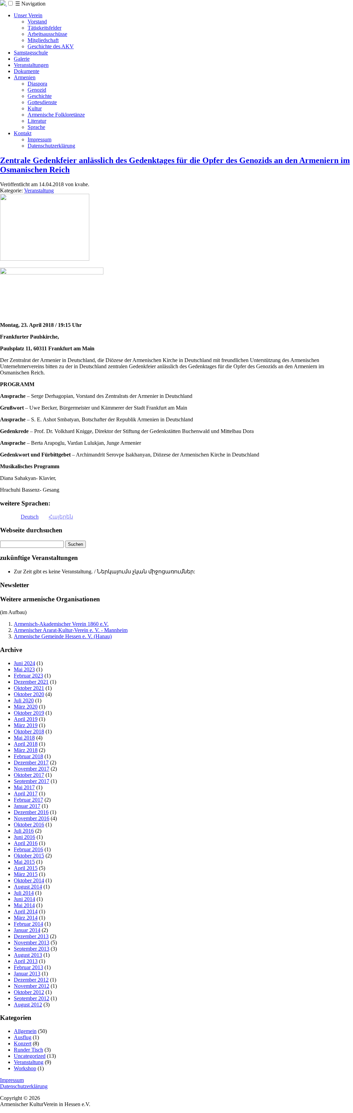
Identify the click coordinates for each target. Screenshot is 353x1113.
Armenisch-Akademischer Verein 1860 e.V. (61, 624)
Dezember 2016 (31, 812)
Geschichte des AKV (51, 46)
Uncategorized (30, 1056)
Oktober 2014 (29, 880)
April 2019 (26, 719)
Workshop (25, 1068)
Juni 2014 (24, 899)
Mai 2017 (24, 787)
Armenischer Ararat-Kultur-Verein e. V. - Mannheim (71, 630)
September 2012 (31, 998)
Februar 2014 (28, 924)
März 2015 (26, 874)
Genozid (37, 90)
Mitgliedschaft (43, 40)
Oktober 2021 (29, 688)
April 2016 (26, 843)
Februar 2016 (28, 849)
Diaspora (37, 84)
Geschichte (40, 96)
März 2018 (26, 750)
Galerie (22, 59)
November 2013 (31, 942)
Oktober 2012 (29, 992)
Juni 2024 (24, 663)
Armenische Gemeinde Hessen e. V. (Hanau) (63, 636)
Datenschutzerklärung (51, 146)
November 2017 (31, 769)
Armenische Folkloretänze (56, 115)
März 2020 (26, 707)
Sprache (36, 127)
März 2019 (26, 725)
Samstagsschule (31, 53)
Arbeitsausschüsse (47, 34)
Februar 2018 (28, 756)
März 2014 (26, 918)
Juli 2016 (24, 831)
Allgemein (25, 1031)
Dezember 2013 (31, 936)
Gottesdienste (42, 102)
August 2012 (28, 1004)
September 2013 (31, 949)
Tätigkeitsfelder (44, 28)
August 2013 (28, 955)
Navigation (30, 4)
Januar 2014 (27, 930)
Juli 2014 (24, 893)
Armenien (25, 77)
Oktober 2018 (29, 731)
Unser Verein (28, 15)
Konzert (22, 1043)
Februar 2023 (28, 676)
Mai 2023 (24, 669)
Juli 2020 (24, 700)
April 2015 (26, 868)
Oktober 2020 (29, 694)
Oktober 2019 (29, 713)
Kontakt (22, 133)
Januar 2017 (27, 806)
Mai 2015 (24, 862)
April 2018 (26, 744)
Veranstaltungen (31, 65)
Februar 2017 (28, 800)
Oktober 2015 (29, 856)
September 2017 (31, 781)
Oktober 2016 (29, 825)
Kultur (35, 108)
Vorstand (37, 21)
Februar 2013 (28, 967)
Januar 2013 (27, 973)
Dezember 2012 (31, 980)
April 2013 (26, 961)
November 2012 (31, 986)
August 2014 (28, 887)
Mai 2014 (24, 905)
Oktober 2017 (29, 775)
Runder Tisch (28, 1050)
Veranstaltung (39, 190)
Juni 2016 (24, 837)
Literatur (37, 121)
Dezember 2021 (31, 682)
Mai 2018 (24, 738)
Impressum (39, 139)
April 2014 (26, 911)
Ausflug (22, 1037)
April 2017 (26, 793)
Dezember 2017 (31, 762)
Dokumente (26, 71)
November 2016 (31, 818)
